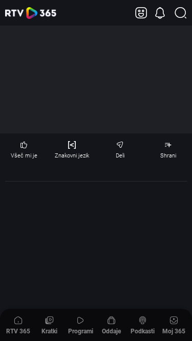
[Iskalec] (180, 13)
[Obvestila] (160, 13)
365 (30, 13)
